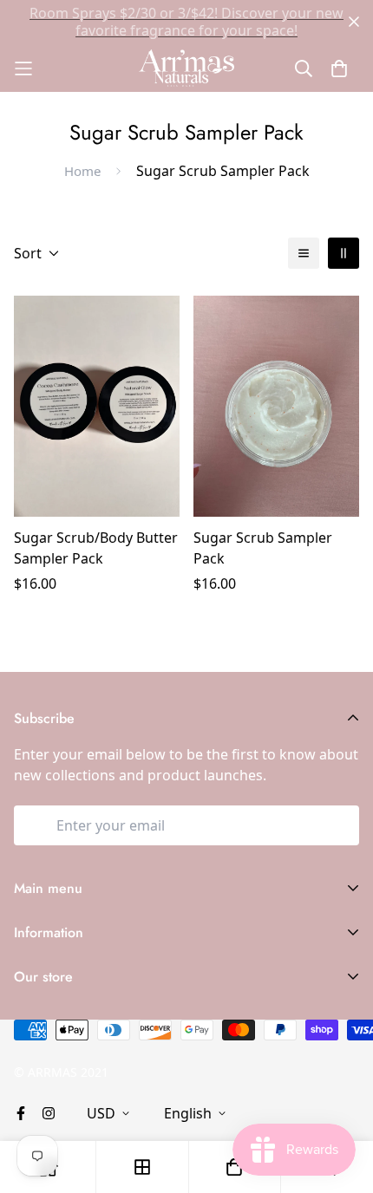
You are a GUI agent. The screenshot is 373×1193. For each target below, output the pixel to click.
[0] (234, 1167)
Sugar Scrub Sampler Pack (262, 548)
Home (82, 170)
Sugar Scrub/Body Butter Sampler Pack (96, 548)
